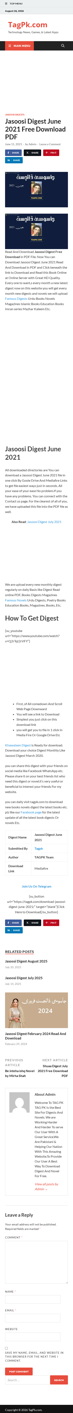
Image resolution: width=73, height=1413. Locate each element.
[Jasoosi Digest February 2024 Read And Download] (36, 1011)
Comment (14, 1237)
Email (10, 1310)
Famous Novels (16, 600)
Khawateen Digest (18, 745)
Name (10, 1291)
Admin (32, 144)
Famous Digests (16, 298)
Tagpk (38, 848)
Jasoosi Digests (14, 114)
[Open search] (63, 46)
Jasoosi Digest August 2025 (26, 961)
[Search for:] (36, 1379)
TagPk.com (27, 25)
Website (11, 1329)
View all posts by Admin (46, 1186)
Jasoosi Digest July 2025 (24, 978)
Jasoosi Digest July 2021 (44, 522)
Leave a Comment (50, 144)
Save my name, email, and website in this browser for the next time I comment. (34, 1356)
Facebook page (31, 812)
